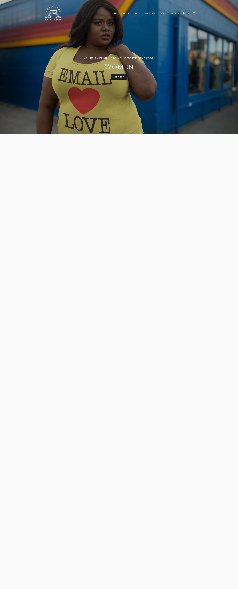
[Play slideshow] (187, 586)
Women (175, 13)
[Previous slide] (44, 586)
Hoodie (126, 13)
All (116, 13)
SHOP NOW (119, 77)
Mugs (137, 13)
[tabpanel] (119, 67)
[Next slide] (194, 586)
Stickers (150, 13)
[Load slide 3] (120, 586)
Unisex (163, 13)
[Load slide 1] (115, 586)
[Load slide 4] (122, 586)
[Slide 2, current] (118, 586)
